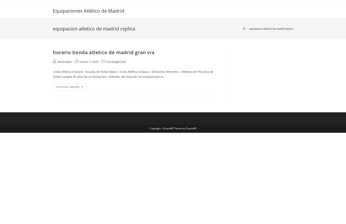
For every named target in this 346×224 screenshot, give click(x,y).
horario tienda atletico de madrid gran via (103, 52)
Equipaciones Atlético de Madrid (88, 10)
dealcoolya (64, 62)
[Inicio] (244, 28)
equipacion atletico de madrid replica (271, 28)
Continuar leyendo (71, 87)
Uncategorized (116, 62)
